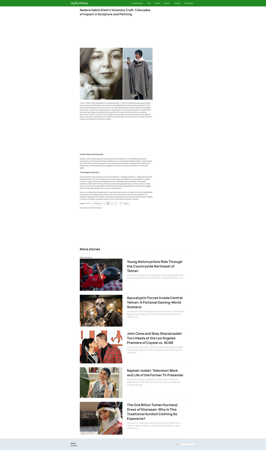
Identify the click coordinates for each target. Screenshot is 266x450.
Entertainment (137, 3)
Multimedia (189, 3)
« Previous (97, 203)
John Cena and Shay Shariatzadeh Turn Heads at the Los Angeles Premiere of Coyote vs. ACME (154, 338)
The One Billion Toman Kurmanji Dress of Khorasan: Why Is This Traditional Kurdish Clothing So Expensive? (152, 412)
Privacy (74, 445)
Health (157, 3)
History (167, 3)
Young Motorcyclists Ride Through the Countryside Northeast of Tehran (154, 266)
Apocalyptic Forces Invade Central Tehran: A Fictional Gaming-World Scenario (155, 302)
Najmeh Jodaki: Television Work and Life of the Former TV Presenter (155, 372)
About (73, 443)
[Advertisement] (116, 32)
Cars (149, 3)
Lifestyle (177, 3)
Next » (126, 203)
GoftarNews (79, 3)
